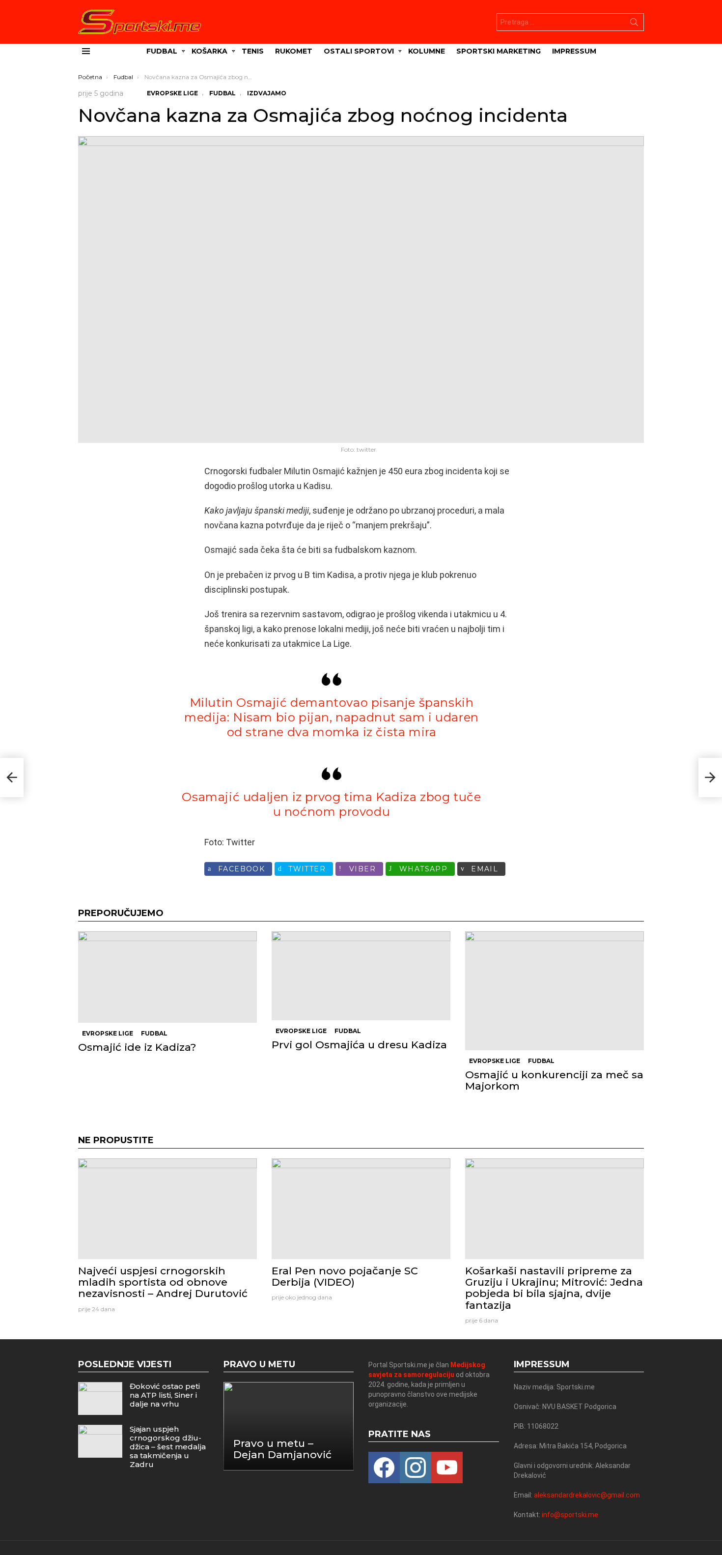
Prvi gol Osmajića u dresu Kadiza (359, 1044)
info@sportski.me (570, 1515)
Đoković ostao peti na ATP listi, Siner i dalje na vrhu (165, 1395)
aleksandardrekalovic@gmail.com (587, 1495)
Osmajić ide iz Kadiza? (137, 1047)
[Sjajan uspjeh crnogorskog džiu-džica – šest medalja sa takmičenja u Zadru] (100, 1441)
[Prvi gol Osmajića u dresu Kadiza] (361, 975)
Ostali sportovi (359, 51)
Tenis (253, 51)
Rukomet (293, 51)
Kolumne (426, 51)
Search (634, 24)
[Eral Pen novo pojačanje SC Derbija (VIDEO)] (361, 1208)
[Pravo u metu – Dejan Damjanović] (288, 1426)
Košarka (209, 51)
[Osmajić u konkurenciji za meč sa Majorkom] (554, 990)
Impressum (574, 51)
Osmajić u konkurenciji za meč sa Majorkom (554, 1080)
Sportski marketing (498, 51)
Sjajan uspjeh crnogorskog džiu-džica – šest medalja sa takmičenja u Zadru (168, 1446)
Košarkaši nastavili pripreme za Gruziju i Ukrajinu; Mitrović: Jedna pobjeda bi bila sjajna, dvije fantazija (554, 1288)
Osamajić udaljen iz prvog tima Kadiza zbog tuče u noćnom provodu (331, 804)
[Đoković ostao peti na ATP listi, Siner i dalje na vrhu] (100, 1398)
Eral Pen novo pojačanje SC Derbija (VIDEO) (345, 1276)
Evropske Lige (107, 1033)
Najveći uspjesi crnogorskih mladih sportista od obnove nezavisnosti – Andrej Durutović (163, 1282)
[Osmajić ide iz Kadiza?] (167, 977)
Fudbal (161, 51)
